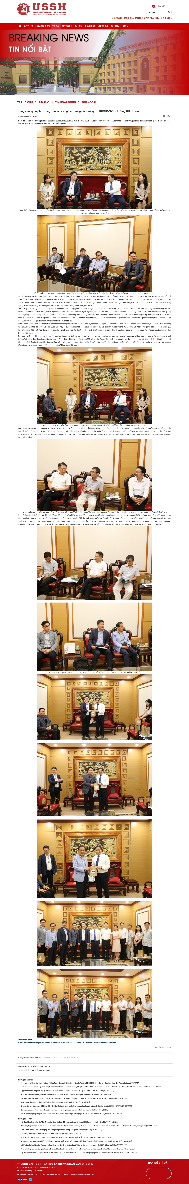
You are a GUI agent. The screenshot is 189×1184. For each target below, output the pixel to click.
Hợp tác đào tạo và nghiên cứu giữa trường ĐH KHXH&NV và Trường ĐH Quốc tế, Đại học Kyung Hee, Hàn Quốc (62, 1091)
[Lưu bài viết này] (169, 116)
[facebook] (19, 1179)
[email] (30, 1179)
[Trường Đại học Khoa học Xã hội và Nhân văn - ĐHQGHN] (23, 9)
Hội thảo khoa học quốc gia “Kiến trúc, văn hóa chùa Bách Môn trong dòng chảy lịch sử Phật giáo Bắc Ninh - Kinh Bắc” (64, 1122)
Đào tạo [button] (79, 26)
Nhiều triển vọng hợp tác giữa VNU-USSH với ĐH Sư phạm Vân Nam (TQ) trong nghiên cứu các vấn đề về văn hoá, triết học (66, 1114)
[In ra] (164, 116)
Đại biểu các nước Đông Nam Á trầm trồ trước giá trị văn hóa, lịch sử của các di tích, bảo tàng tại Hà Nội (59, 1110)
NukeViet (74, 1174)
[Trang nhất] (19, 26)
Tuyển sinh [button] (67, 26)
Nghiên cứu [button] (103, 26)
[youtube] (25, 1179)
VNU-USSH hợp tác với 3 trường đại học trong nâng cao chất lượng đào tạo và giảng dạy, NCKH (56, 1130)
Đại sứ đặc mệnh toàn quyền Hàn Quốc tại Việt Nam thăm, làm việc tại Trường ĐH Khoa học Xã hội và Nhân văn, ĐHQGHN (67, 1042)
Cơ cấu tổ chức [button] (42, 26)
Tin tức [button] (55, 26)
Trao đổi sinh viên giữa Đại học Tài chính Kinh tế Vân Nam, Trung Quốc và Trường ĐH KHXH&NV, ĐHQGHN (60, 1094)
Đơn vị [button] (125, 26)
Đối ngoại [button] (115, 26)
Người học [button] (90, 26)
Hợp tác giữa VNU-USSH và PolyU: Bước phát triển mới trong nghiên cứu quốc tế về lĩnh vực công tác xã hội (60, 1137)
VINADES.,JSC (91, 1174)
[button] (158, 6)
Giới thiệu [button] (28, 26)
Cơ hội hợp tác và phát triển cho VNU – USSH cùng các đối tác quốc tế (47, 1133)
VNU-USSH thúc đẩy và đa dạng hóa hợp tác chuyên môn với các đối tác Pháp (49, 1102)
